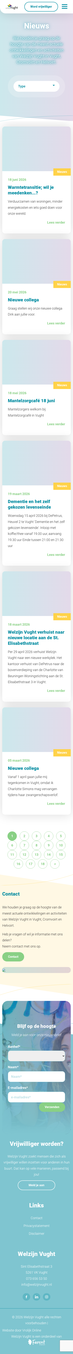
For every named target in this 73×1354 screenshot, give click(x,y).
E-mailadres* (18, 1088)
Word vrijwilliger (41, 6)
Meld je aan (36, 1185)
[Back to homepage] (12, 7)
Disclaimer (36, 1233)
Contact (13, 956)
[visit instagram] (46, 1297)
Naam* (13, 1067)
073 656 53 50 (36, 1279)
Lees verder (56, 222)
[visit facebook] (26, 1297)
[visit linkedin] (36, 1297)
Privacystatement (37, 1226)
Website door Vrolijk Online (21, 1330)
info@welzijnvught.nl (36, 1284)
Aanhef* (14, 1047)
